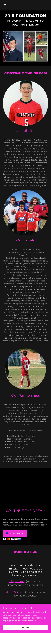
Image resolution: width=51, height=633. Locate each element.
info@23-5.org (17, 581)
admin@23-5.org (15, 592)
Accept (25, 627)
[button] (8, 5)
